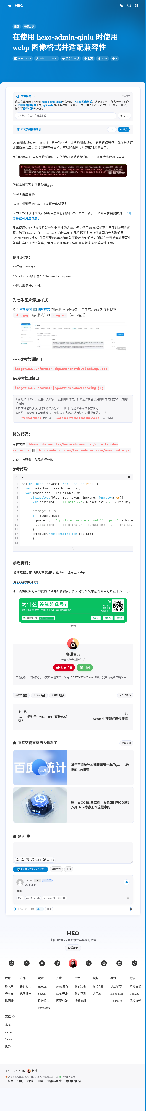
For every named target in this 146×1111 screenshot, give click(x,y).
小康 (8, 1024)
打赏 (30, 1081)
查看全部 (73, 947)
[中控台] (136, 5)
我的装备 (80, 986)
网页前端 (62, 1000)
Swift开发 (62, 993)
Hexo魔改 (62, 986)
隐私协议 (135, 986)
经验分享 (29, 26)
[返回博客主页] (19, 5)
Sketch (42, 993)
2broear (9, 1032)
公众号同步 (72, 58)
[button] (10, 5)
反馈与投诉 (125, 695)
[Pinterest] (104, 963)
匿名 (69, 869)
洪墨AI (96, 993)
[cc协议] (73, 1081)
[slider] (131, 862)
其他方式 (56, 869)
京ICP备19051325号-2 (47, 1077)
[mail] (11, 963)
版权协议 (135, 1000)
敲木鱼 (9, 986)
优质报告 (25, 993)
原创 (16, 26)
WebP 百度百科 (24, 194)
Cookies (134, 993)
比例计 (9, 1000)
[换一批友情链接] (13, 1016)
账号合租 (98, 986)
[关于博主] (73, 644)
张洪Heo (37, 1070)
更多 (8, 1046)
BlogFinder (116, 993)
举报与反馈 (54, 1081)
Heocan (42, 986)
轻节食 (9, 993)
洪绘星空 (116, 986)
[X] (42, 963)
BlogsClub (116, 1000)
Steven (9, 1039)
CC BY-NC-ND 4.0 (82, 677)
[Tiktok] (134, 963)
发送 (122, 116)
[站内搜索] (129, 5)
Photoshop (44, 1007)
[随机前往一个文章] (122, 5)
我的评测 (80, 993)
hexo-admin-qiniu (25, 581)
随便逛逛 (126, 743)
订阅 (87, 667)
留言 (10, 1081)
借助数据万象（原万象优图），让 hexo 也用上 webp (49, 572)
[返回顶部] (73, 963)
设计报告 (25, 986)
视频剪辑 (80, 1000)
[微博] (27, 963)
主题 (40, 1081)
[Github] (89, 963)
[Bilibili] (119, 963)
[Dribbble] (57, 963)
